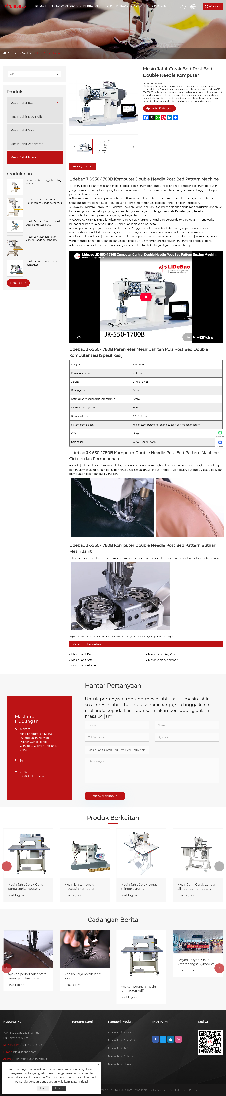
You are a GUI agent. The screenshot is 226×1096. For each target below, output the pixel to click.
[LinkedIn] (163, 1039)
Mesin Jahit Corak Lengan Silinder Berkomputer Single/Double (140, 887)
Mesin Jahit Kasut (23, 103)
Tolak (43, 1088)
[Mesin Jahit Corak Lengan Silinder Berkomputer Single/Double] (141, 853)
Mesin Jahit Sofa (22, 130)
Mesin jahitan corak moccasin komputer (43, 263)
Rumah (40, 6)
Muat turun (104, 6)
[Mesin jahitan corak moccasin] (198, 853)
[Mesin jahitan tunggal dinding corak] (15, 180)
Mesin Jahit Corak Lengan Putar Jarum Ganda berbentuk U (44, 202)
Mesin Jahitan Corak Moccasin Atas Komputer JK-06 (43, 223)
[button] (7, 866)
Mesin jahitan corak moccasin (192, 887)
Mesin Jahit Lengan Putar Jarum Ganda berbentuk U (41, 238)
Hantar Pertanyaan (130, 6)
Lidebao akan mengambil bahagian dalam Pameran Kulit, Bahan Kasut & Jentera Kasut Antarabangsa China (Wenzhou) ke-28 (197, 955)
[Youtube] (170, 1039)
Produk (75, 6)
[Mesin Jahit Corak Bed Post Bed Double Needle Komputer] (84, 147)
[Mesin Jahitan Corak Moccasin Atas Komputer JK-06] (15, 221)
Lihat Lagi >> (16, 895)
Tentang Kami (57, 6)
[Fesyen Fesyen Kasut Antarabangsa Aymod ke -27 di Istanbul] (141, 941)
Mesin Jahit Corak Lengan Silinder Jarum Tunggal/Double (83, 887)
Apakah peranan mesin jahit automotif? (81, 988)
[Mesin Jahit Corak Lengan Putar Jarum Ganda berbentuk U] (15, 199)
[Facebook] (155, 1039)
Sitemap (162, 1090)
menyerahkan (105, 796)
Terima (59, 1088)
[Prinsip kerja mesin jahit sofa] (28, 949)
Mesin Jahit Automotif (26, 144)
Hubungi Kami (156, 6)
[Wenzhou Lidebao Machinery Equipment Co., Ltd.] (15, 6)
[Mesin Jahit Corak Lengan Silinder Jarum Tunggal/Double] (85, 853)
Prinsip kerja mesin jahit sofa (26, 976)
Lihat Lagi (17, 282)
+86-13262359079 (30, 1045)
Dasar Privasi (189, 1090)
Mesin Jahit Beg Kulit (26, 116)
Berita (88, 6)
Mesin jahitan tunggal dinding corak (43, 182)
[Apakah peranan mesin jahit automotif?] (85, 955)
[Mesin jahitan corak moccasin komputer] (15, 261)
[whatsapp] (178, 1039)
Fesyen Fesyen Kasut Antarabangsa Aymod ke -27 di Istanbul (139, 962)
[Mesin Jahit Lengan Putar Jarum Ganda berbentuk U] (15, 236)
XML (177, 1090)
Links (153, 1090)
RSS (171, 1090)
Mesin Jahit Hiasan (47, 53)
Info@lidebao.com (32, 776)
